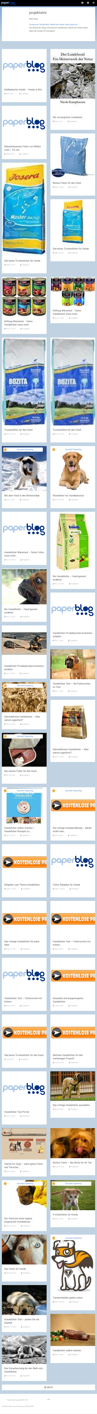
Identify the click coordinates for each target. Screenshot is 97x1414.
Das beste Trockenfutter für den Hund (23, 1055)
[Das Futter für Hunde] (24, 1250)
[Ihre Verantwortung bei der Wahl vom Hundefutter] (24, 1350)
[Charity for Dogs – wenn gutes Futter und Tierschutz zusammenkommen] (24, 1144)
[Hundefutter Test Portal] (24, 1089)
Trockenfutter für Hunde (65, 1214)
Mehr (50, 1387)
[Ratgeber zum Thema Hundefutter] (24, 862)
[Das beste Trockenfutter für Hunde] (24, 210)
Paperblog (11, 1400)
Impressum (20, 1406)
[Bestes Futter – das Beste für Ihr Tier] (72, 1143)
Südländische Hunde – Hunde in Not (23, 89)
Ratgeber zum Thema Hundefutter (22, 884)
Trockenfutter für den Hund (18, 429)
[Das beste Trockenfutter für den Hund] (24, 1033)
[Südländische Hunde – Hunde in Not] (24, 67)
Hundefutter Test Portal (16, 1111)
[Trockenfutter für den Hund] (24, 382)
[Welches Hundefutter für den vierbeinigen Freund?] (72, 1033)
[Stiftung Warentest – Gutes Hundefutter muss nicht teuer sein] (24, 297)
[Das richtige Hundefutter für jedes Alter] (24, 919)
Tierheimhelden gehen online (68, 1297)
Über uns (12, 1406)
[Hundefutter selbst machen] (72, 1330)
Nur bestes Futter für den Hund (20, 771)
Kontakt (5, 1406)
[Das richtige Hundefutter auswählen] (72, 1086)
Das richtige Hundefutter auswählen (71, 1105)
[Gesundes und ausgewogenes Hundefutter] (72, 976)
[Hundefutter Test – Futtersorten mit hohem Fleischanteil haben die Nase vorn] (72, 919)
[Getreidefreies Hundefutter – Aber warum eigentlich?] (72, 723)
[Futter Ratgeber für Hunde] (72, 862)
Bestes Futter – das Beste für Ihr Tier (72, 1162)
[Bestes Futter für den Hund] (72, 156)
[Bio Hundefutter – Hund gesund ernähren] (72, 542)
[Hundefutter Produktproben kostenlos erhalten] (72, 611)
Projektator (25, 94)
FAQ (27, 1406)
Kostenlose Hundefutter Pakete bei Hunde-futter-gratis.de (53, 24)
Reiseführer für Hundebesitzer (68, 495)
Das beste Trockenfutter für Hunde (22, 260)
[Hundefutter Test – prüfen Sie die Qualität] (24, 1300)
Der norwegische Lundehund (67, 117)
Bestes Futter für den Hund (67, 183)
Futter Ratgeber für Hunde (66, 884)
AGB (31, 1406)
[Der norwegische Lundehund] (72, 81)
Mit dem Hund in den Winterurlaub (22, 495)
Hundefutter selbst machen (67, 1350)
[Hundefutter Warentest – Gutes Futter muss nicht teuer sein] (24, 530)
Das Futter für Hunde (15, 1268)
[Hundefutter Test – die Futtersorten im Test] (72, 664)
